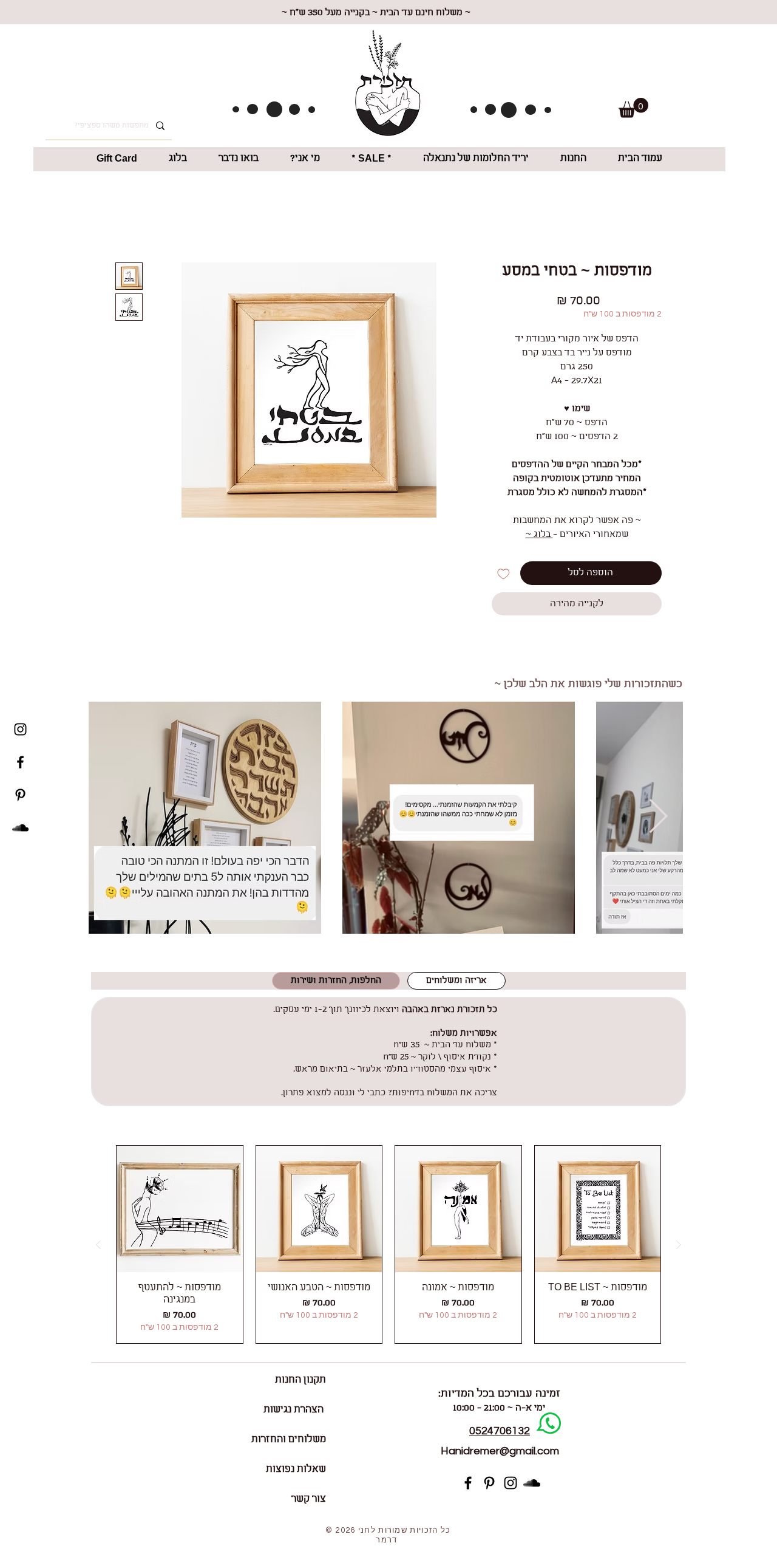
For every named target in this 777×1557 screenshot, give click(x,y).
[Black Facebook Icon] (20, 762)
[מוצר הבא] (98, 1246)
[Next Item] (658, 819)
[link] (633, 108)
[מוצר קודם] (678, 1246)
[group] (388, 1246)
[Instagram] (510, 1484)
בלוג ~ (539, 536)
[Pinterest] (489, 1484)
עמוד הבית (640, 220)
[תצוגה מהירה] (598, 1211)
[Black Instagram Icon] (20, 729)
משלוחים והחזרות (288, 1441)
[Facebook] (468, 1484)
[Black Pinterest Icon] (20, 795)
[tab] (456, 982)
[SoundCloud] (20, 828)
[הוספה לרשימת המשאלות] (503, 575)
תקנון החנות (300, 1382)
